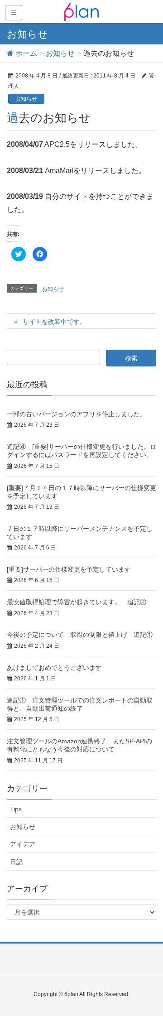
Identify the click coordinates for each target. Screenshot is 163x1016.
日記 (16, 862)
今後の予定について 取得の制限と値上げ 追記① (80, 634)
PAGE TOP (149, 977)
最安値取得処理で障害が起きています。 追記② (76, 602)
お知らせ (26, 99)
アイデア (22, 844)
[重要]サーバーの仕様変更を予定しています (69, 569)
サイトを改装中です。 (54, 321)
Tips (16, 809)
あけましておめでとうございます (54, 667)
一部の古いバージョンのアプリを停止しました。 (76, 414)
